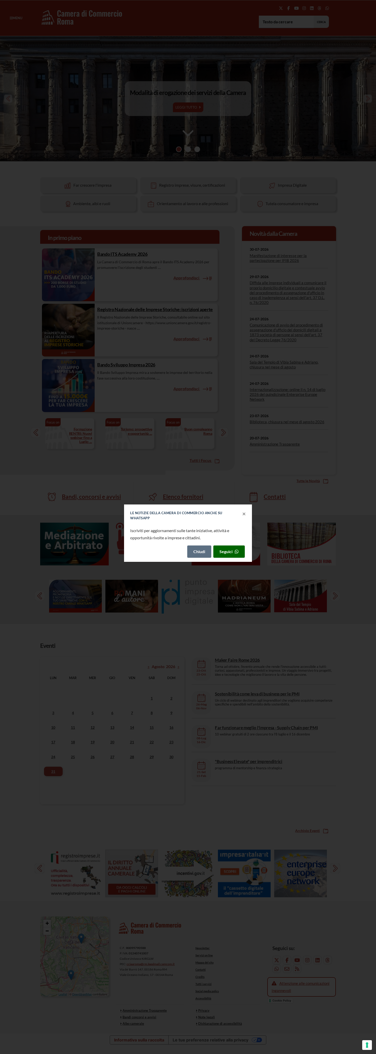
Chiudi (199, 551)
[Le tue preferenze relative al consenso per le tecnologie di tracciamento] (367, 1045)
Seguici (226, 551)
